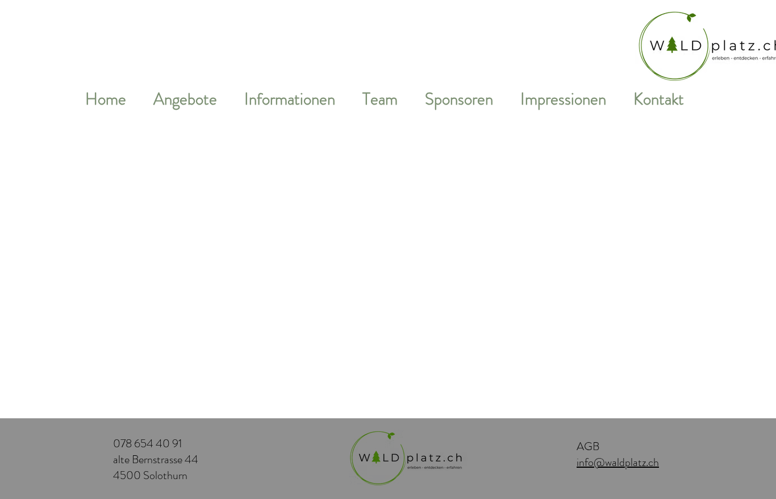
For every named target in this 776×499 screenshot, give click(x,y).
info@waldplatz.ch (618, 462)
